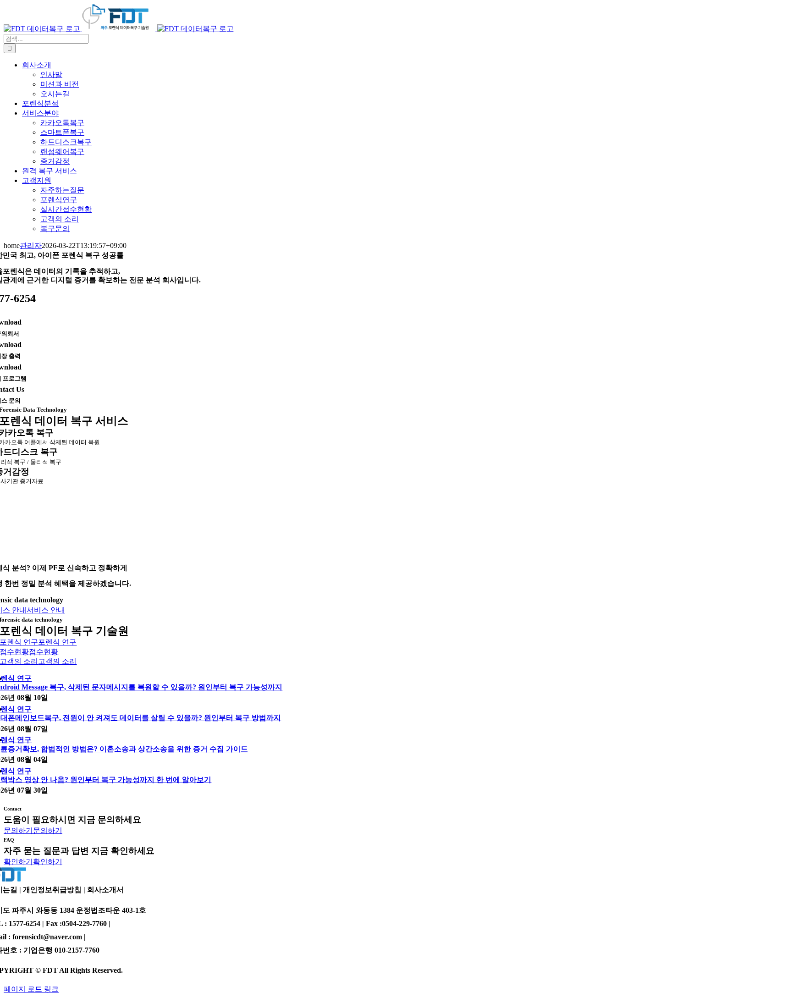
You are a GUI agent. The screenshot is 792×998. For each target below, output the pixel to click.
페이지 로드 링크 (31, 989)
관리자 (31, 245)
